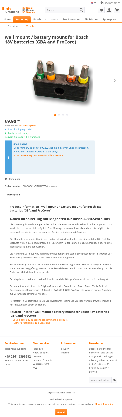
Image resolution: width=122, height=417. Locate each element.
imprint (65, 352)
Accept (61, 411)
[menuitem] (65, 10)
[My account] (109, 10)
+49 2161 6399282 (18, 356)
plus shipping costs (27, 125)
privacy (65, 348)
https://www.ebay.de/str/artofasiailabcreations (38, 155)
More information (104, 404)
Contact (37, 356)
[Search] (81, 10)
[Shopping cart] (117, 10)
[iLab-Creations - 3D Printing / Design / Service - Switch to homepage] (18, 11)
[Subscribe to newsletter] (114, 380)
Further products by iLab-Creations (31, 322)
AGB (35, 367)
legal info (38, 348)
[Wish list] (101, 10)
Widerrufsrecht (41, 363)
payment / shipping (43, 360)
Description (13, 194)
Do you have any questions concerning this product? (40, 319)
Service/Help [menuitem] (110, 2)
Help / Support (40, 352)
